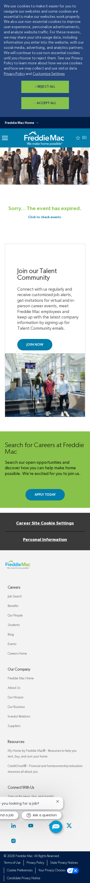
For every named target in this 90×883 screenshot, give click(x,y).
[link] (44, 138)
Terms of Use (12, 862)
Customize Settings (49, 74)
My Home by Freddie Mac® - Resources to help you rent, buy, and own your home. (42, 753)
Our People (15, 615)
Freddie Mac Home (21, 678)
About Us (14, 688)
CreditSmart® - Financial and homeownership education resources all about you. (45, 768)
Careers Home (17, 653)
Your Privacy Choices (52, 870)
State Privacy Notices (64, 862)
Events (12, 644)
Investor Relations (19, 716)
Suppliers (14, 726)
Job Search (15, 596)
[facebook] (69, 825)
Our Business (16, 707)
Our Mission (16, 697)
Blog (11, 634)
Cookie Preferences (19, 870)
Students (14, 625)
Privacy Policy (14, 74)
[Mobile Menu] (5, 137)
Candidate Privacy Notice (23, 878)
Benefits (13, 606)
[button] (45, 122)
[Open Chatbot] (56, 827)
